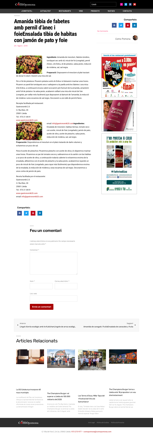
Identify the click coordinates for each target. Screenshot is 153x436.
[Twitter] (125, 4)
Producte (95, 11)
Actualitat (45, 11)
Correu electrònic (62, 281)
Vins (81, 11)
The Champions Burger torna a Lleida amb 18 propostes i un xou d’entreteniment (122, 392)
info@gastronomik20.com (63, 123)
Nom (32, 281)
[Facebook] (130, 4)
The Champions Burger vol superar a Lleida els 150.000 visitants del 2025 (58, 396)
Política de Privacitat (117, 423)
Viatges (111, 11)
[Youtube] (134, 4)
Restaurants (65, 11)
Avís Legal (91, 423)
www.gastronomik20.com (27, 120)
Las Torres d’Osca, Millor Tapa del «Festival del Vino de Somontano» (91, 399)
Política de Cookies (103, 423)
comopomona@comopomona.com (97, 432)
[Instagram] (121, 4)
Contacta (127, 11)
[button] (114, 25)
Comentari (34, 250)
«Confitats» (26, 11)
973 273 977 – (77, 432)
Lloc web (33, 294)
